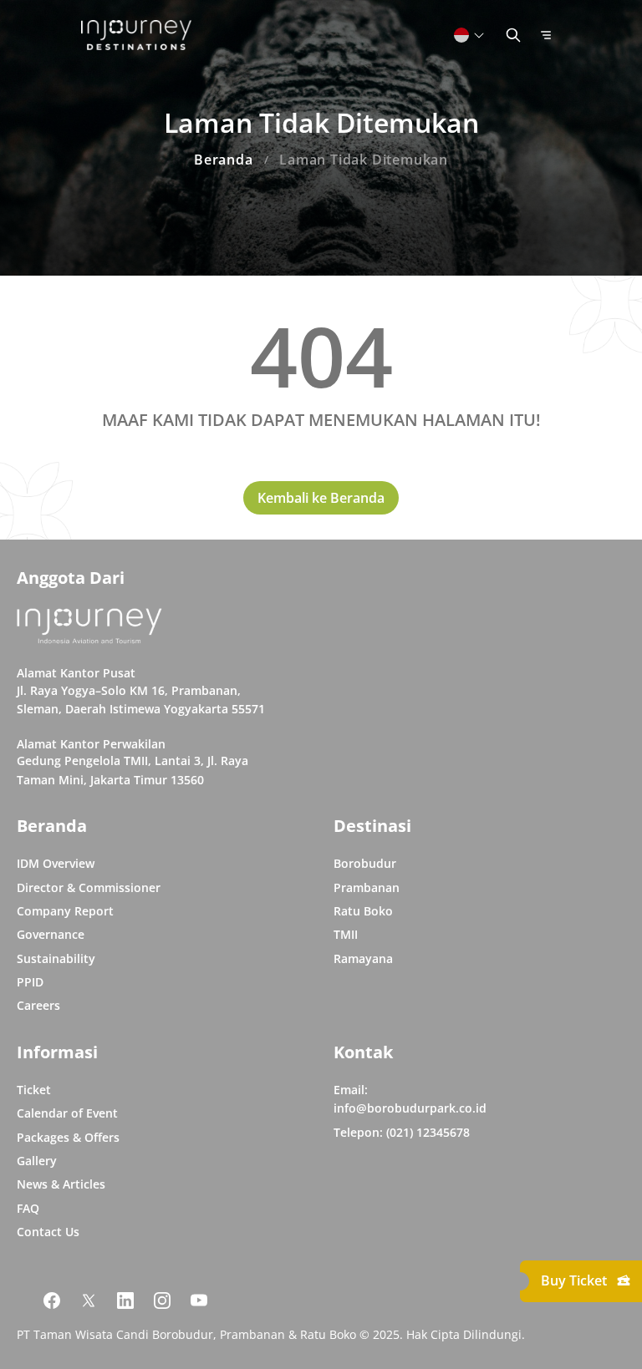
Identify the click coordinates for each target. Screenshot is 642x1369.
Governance (50, 934)
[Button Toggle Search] (513, 35)
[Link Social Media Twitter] (88, 1300)
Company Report (65, 911)
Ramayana (363, 958)
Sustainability (56, 958)
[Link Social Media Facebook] (51, 1300)
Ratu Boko (363, 911)
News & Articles (61, 1184)
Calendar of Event (67, 1113)
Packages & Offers (68, 1137)
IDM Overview (55, 863)
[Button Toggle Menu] (546, 35)
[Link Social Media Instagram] (162, 1300)
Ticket (34, 1090)
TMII (346, 934)
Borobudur (365, 863)
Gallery (37, 1161)
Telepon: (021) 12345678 (402, 1132)
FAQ (28, 1208)
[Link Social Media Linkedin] (125, 1300)
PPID (30, 982)
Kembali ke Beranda (321, 498)
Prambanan (367, 887)
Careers (38, 1005)
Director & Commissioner (88, 887)
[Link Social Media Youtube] (199, 1300)
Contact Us (48, 1232)
